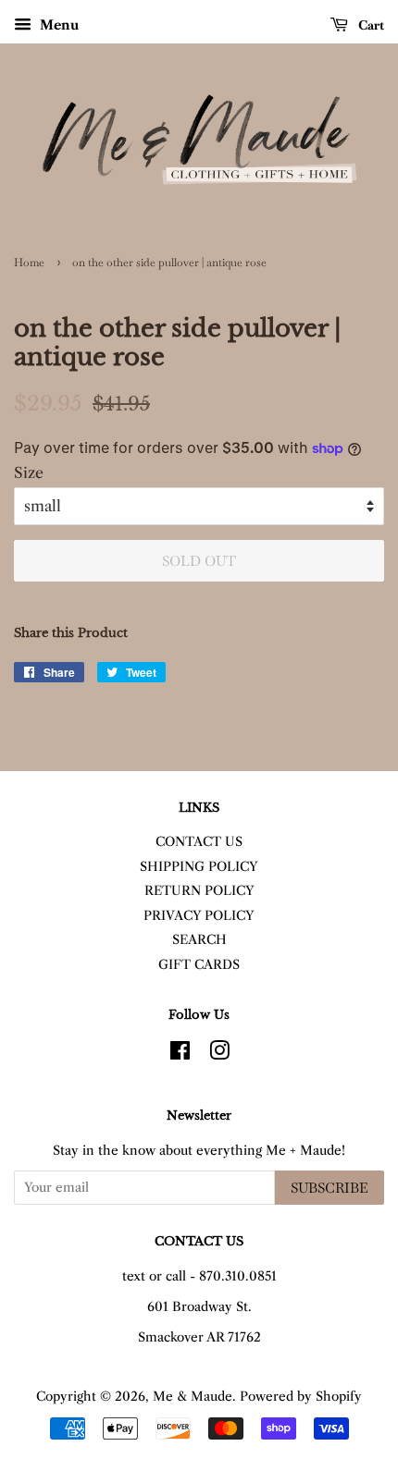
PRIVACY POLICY (199, 916)
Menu (57, 25)
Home (29, 262)
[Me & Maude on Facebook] (180, 1054)
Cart (369, 25)
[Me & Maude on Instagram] (219, 1054)
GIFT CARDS (199, 965)
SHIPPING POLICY (199, 867)
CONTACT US (199, 842)
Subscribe (329, 1187)
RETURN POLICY (199, 891)
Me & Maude (192, 1396)
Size (29, 472)
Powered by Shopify (301, 1396)
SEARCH (199, 940)
